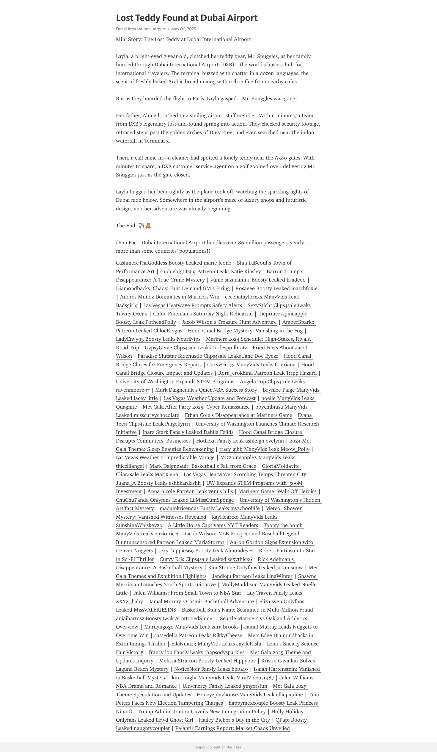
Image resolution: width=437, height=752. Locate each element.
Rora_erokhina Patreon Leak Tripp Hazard (267, 373)
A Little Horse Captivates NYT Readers (213, 525)
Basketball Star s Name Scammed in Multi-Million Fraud (247, 609)
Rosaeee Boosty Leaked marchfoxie (276, 288)
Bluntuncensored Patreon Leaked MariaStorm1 (170, 542)
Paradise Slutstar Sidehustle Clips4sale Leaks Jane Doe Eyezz (208, 356)
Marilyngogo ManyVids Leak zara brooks (191, 626)
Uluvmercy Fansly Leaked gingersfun (225, 686)
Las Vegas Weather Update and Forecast (210, 398)
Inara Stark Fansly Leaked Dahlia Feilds (187, 432)
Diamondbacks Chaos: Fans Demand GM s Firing (173, 288)
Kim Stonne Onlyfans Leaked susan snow (255, 567)
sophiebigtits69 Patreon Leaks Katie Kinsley (210, 271)
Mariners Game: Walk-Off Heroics (277, 491)
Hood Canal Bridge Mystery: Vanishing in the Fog (245, 330)
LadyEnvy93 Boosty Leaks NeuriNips (158, 339)
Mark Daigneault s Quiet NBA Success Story (206, 390)
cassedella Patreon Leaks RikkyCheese (198, 635)
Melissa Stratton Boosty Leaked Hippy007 (207, 660)
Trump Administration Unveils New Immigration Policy (202, 711)
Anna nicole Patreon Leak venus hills (190, 491)
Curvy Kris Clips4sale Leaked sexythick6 (206, 559)
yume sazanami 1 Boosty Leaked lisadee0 (258, 279)
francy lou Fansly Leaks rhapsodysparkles (196, 652)
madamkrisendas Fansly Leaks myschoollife (210, 508)
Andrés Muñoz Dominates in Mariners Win (169, 296)
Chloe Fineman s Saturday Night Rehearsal (203, 313)
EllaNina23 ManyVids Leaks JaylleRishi (216, 643)
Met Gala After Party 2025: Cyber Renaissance (196, 407)
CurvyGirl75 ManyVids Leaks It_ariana (251, 364)
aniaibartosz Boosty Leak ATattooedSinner (165, 618)
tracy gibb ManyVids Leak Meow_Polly (264, 449)
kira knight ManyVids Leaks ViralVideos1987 (223, 677)
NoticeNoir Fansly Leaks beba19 (211, 669)
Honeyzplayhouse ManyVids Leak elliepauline (250, 694)
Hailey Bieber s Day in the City (234, 720)
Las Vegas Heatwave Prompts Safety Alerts (192, 305)
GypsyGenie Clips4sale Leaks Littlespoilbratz (196, 347)
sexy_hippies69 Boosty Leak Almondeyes (205, 550)
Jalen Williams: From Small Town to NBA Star (187, 593)
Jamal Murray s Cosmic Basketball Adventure (201, 601)
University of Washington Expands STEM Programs (175, 381)
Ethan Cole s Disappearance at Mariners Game (238, 415)
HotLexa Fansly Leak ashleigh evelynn (240, 440)
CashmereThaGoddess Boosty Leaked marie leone (173, 262)
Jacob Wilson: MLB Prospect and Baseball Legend (241, 533)
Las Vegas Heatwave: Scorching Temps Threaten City (245, 474)
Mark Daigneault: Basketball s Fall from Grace (203, 466)
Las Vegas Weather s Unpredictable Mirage (165, 457)
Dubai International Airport (141, 29)
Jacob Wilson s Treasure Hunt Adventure (229, 322)
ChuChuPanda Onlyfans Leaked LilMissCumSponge (175, 500)
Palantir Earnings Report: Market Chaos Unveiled (232, 728)
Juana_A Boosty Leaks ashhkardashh (158, 483)
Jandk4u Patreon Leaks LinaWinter (252, 576)
